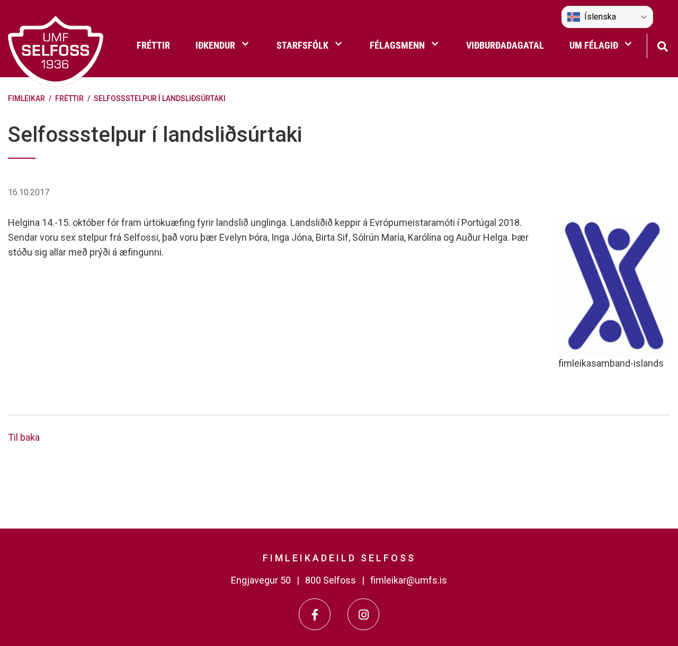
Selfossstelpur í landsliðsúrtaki (160, 98)
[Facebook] (315, 614)
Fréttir (69, 98)
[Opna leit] (662, 45)
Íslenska (600, 17)
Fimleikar (26, 98)
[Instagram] (363, 614)
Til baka (24, 437)
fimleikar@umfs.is (408, 580)
